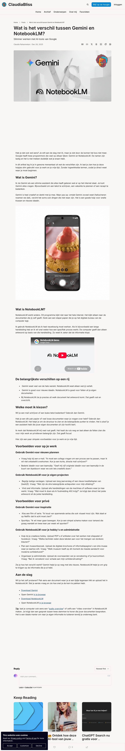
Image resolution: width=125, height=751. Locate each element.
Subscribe (28, 687)
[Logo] (4, 4)
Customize (24, 746)
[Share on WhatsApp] (110, 44)
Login (21, 687)
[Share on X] (92, 44)
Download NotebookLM (32, 598)
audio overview (56, 608)
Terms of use (31, 738)
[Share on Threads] (96, 44)
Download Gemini (29, 590)
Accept (10, 746)
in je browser (40, 594)
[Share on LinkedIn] (101, 44)
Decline (39, 746)
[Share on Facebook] (87, 44)
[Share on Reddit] (105, 44)
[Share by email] (82, 44)
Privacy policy (16, 738)
